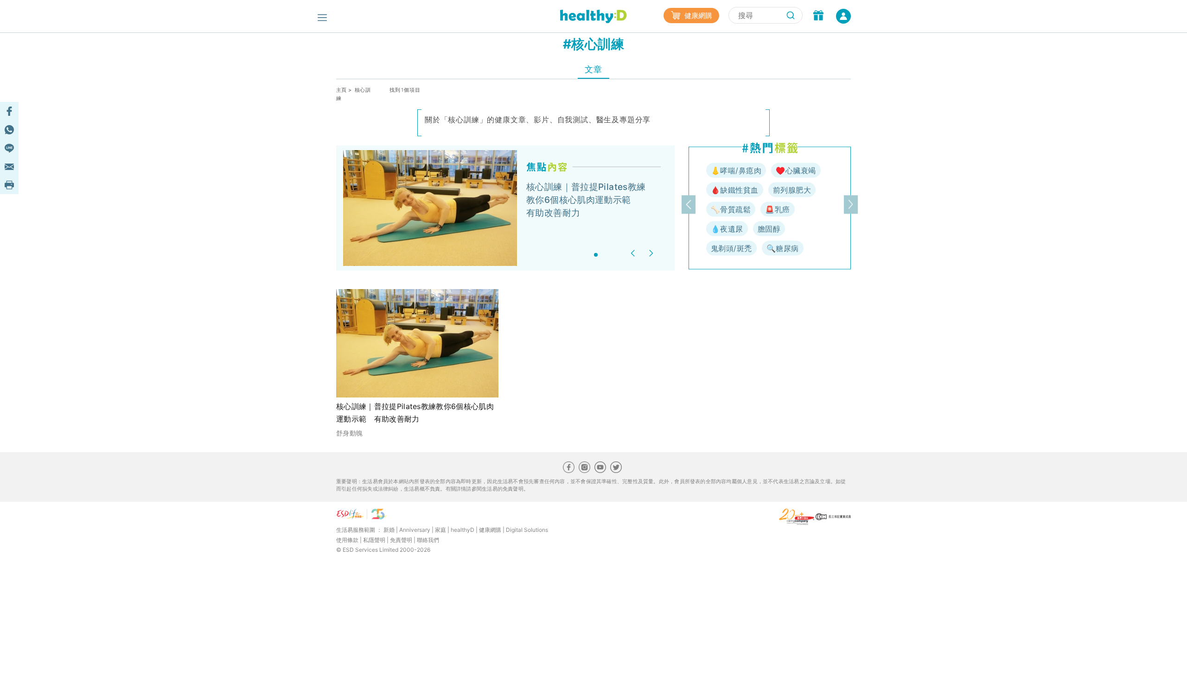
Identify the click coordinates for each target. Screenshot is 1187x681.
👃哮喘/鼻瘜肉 (736, 170)
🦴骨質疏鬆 (731, 209)
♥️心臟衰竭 (796, 170)
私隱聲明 (374, 539)
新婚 (389, 529)
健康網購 (697, 15)
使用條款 (347, 539)
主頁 (341, 90)
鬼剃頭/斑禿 (731, 248)
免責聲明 (401, 539)
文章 (593, 69)
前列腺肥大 (792, 190)
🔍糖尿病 (782, 248)
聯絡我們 (428, 539)
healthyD (462, 529)
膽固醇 (769, 228)
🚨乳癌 (777, 209)
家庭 (440, 529)
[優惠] (818, 16)
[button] (634, 253)
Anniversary (414, 529)
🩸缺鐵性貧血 (735, 190)
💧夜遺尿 (727, 228)
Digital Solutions (527, 529)
